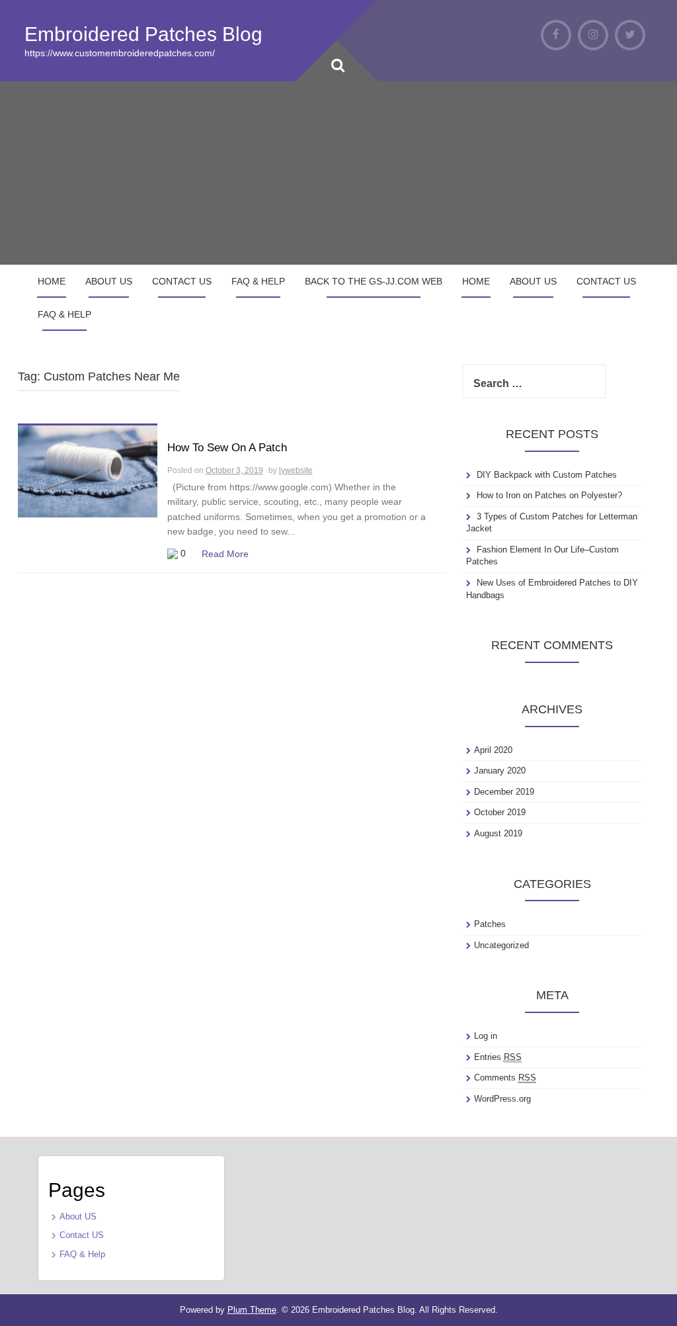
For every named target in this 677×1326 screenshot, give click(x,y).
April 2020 (493, 750)
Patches (490, 924)
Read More (225, 554)
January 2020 (500, 770)
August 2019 (498, 833)
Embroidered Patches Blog (143, 34)
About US (108, 281)
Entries (498, 1057)
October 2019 (500, 812)
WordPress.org (502, 1099)
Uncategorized (501, 945)
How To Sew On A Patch (227, 447)
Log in (485, 1036)
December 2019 (504, 792)
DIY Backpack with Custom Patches (547, 475)
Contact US (182, 281)
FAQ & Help (258, 281)
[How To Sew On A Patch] (87, 470)
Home (51, 281)
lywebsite (296, 470)
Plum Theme (251, 1310)
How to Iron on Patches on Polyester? (549, 495)
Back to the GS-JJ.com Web (373, 281)
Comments (505, 1078)
